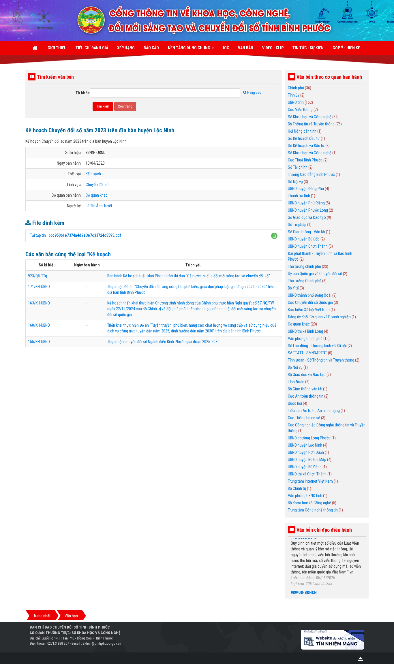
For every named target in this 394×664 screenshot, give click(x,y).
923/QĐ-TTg (37, 276)
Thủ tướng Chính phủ (304, 281)
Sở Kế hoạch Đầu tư (304, 138)
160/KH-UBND (39, 325)
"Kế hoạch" (99, 254)
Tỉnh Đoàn (296, 381)
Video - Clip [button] (273, 48)
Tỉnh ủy (293, 95)
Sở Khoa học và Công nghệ (309, 116)
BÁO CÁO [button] (151, 48)
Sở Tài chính (297, 167)
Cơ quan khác (97, 195)
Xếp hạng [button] (126, 48)
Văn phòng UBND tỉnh (305, 495)
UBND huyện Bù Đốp (304, 239)
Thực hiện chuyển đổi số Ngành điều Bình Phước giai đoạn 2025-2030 (163, 341)
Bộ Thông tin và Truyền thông (311, 124)
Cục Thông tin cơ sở (304, 417)
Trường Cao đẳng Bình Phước (311, 174)
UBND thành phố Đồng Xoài (309, 295)
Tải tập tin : (75, 235)
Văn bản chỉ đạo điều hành (324, 530)
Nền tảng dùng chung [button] (189, 48)
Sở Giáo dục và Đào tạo (307, 217)
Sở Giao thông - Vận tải (306, 232)
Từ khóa (83, 93)
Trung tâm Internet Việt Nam (310, 481)
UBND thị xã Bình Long (305, 331)
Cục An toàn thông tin (305, 396)
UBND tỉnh (296, 102)
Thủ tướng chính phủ (304, 266)
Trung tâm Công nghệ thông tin (313, 510)
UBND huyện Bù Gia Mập (307, 459)
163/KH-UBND (39, 303)
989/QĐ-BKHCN (304, 586)
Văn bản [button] (245, 48)
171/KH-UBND (39, 286)
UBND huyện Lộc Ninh (305, 445)
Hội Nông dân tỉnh (302, 131)
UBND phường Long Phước (309, 438)
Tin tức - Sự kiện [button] (308, 48)
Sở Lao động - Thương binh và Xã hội (317, 345)
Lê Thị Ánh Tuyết (99, 206)
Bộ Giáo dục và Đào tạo (307, 374)
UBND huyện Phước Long (308, 210)
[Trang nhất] (35, 48)
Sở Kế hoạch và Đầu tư (306, 145)
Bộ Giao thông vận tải (305, 389)
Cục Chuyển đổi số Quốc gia (310, 302)
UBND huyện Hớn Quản (306, 452)
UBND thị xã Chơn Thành (307, 474)
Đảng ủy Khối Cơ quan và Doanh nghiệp (319, 317)
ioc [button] (226, 48)
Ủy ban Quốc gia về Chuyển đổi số (315, 273)
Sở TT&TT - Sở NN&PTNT (307, 353)
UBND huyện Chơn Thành (308, 246)
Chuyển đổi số (97, 184)
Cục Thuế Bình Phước (305, 160)
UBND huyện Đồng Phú (306, 188)
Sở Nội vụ (295, 181)
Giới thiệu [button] (57, 48)
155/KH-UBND (39, 341)
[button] (274, 236)
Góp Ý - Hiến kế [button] (346, 48)
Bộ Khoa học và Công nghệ (309, 503)
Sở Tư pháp (297, 224)
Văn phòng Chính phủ (305, 338)
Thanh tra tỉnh (299, 195)
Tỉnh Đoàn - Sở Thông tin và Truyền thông (321, 360)
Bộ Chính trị (297, 488)
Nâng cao (254, 93)
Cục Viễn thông (300, 109)
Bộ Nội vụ (295, 367)
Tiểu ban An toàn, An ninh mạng (314, 410)
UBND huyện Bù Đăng (305, 466)
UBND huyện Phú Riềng (306, 203)
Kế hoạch (93, 174)
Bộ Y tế (293, 288)
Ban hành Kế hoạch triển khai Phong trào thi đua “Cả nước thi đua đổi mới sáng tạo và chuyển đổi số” (188, 276)
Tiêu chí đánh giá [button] (92, 48)
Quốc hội (295, 403)
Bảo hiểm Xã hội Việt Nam (309, 309)
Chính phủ (296, 88)
